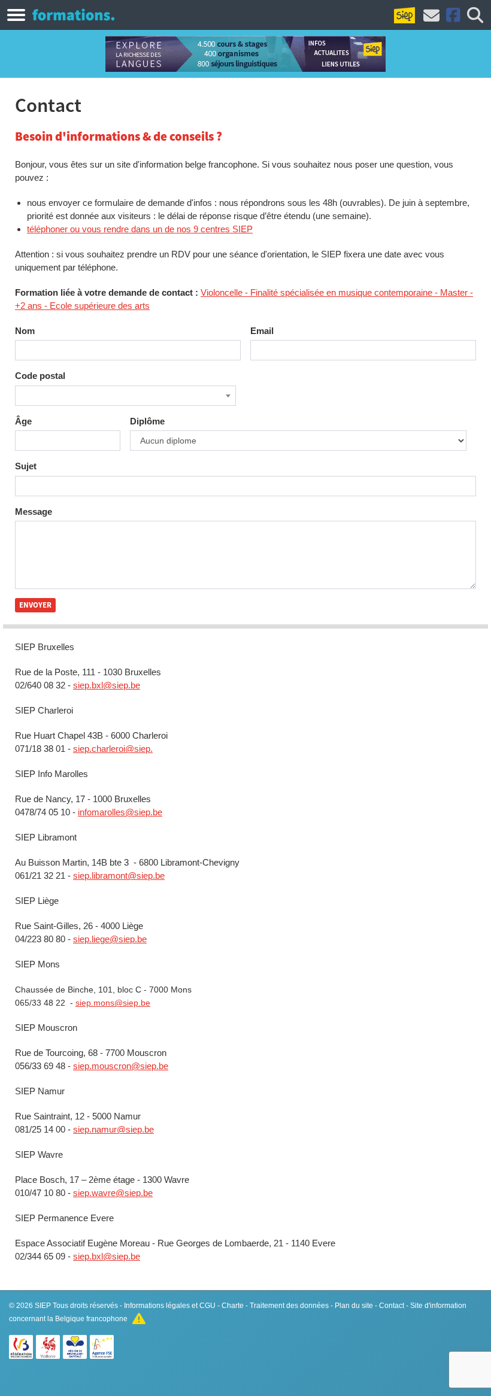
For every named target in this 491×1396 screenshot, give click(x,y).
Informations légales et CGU (170, 1305)
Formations (73, 14)
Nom (25, 331)
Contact (391, 1305)
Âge (23, 421)
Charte (233, 1305)
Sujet (26, 466)
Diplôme (147, 421)
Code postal (40, 376)
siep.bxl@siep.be (106, 685)
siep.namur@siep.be (113, 1129)
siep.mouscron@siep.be (120, 1066)
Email (262, 331)
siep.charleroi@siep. (113, 748)
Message (33, 511)
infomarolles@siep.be (120, 812)
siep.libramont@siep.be (119, 875)
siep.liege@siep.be (110, 939)
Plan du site (354, 1305)
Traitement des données (289, 1305)
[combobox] (125, 396)
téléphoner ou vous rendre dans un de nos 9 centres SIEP (140, 229)
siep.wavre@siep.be (113, 1193)
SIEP (43, 1305)
